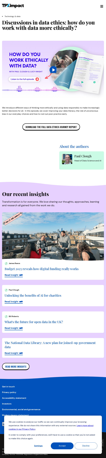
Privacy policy (9, 392)
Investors (6, 403)
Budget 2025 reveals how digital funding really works (42, 269)
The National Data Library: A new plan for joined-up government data (50, 345)
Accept (62, 445)
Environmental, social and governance (21, 409)
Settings (38, 445)
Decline (85, 445)
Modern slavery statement (15, 415)
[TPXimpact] (13, 6)
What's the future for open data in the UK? (34, 322)
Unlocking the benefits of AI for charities (33, 295)
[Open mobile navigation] (101, 6)
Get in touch (8, 386)
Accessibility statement (14, 398)
